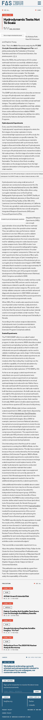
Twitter (31, 701)
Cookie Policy (6, 713)
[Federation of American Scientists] (12, 3)
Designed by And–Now (34, 709)
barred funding (34, 506)
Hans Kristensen (14, 29)
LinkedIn (32, 705)
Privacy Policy (7, 709)
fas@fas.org (8, 701)
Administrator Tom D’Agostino (25, 413)
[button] (39, 3)
